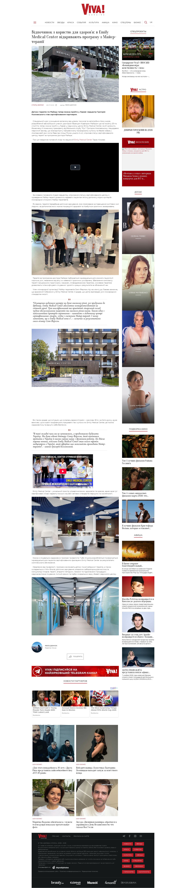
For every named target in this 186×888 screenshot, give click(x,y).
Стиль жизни (38, 105)
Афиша (138, 535)
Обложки (139, 866)
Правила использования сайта (48, 871)
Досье (138, 192)
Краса (126, 849)
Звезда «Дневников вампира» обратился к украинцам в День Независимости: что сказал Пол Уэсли (96, 825)
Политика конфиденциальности (70, 871)
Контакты (66, 836)
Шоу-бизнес (37, 764)
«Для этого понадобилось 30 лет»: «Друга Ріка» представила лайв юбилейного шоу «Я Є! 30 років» (52, 770)
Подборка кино (138, 429)
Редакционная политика (90, 871)
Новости (127, 844)
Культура (128, 855)
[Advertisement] (75, 404)
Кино (126, 860)
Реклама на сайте (81, 836)
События (137, 849)
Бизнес (127, 866)
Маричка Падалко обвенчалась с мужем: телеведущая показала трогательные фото (52, 825)
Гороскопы (128, 872)
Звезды (139, 844)
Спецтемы (137, 860)
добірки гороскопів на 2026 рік (138, 131)
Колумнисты (144, 872)
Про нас (55, 836)
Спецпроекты (138, 31)
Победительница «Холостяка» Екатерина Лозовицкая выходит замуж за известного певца (96, 770)
